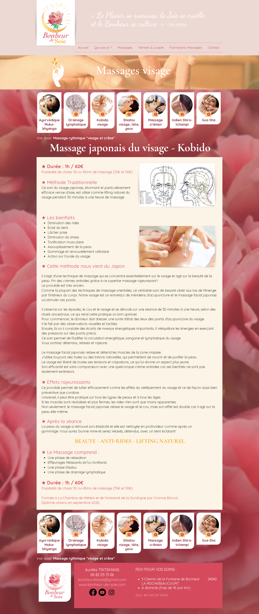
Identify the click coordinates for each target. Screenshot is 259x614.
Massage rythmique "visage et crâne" (84, 138)
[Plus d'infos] (49, 114)
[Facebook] (93, 592)
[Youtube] (102, 592)
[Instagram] (111, 592)
